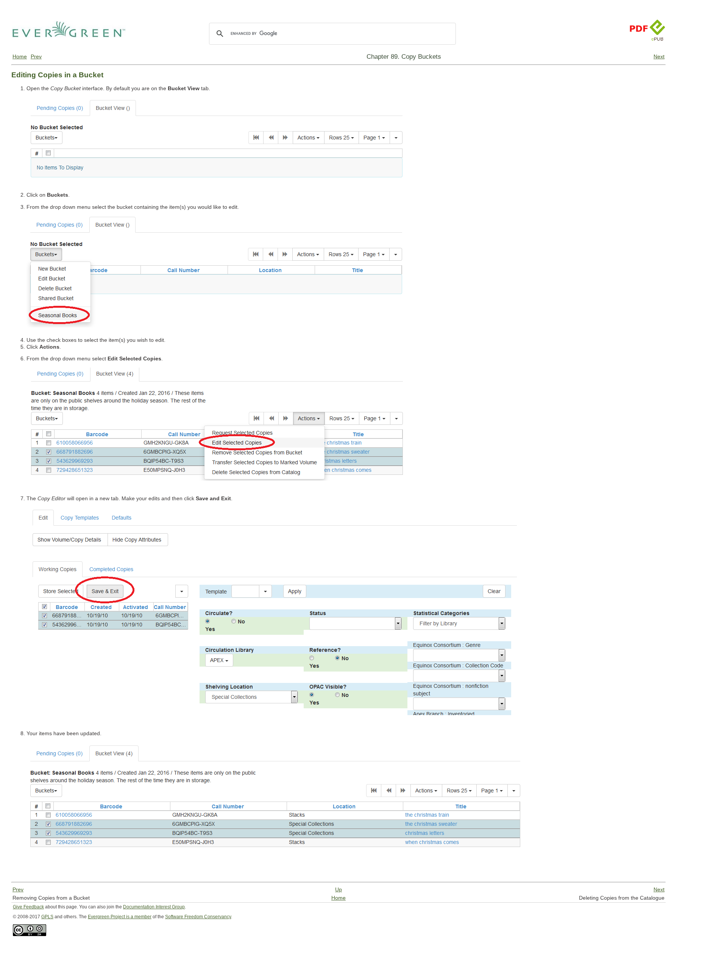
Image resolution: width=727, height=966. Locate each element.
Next (659, 56)
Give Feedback (28, 907)
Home (19, 56)
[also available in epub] (657, 48)
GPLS (47, 916)
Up (338, 889)
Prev (36, 56)
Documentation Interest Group (154, 907)
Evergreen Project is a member (119, 916)
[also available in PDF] (638, 48)
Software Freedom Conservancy (198, 916)
